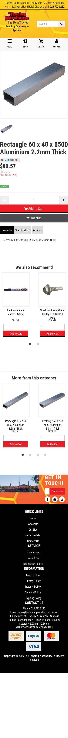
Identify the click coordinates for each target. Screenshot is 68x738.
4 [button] (45, 455)
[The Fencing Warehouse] (17, 15)
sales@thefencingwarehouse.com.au (37, 612)
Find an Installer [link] (33, 535)
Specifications (23, 230)
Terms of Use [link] (33, 575)
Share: (4, 160)
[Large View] (6, 128)
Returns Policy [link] (33, 586)
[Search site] (61, 24)
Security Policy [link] (33, 592)
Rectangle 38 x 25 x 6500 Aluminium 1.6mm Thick (15, 425)
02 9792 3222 (57, 6)
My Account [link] (33, 552)
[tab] (7, 230)
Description (7, 230)
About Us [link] (33, 523)
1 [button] (30, 344)
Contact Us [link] (33, 541)
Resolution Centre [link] (33, 563)
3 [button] (38, 455)
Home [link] (33, 518)
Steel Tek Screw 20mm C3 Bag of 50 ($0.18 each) (52, 314)
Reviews (37, 230)
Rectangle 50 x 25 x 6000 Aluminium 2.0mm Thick (52, 425)
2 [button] (38, 344)
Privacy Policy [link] (33, 580)
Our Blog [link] (33, 529)
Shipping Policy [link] (33, 598)
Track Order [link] (33, 558)
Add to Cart (36, 209)
